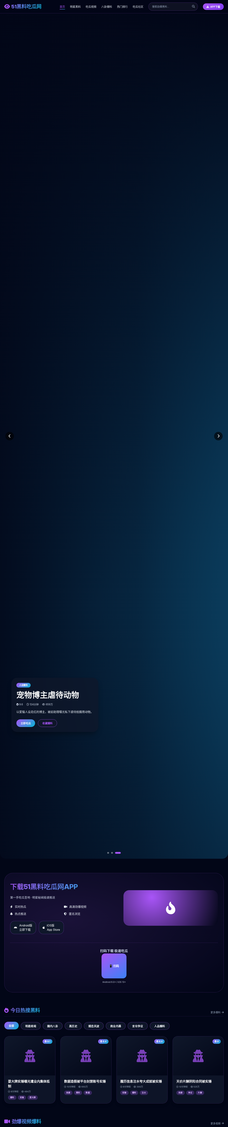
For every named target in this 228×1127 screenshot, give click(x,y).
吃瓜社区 (138, 6)
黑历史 (73, 1026)
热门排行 (122, 6)
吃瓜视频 (91, 6)
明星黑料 (75, 6)
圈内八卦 (52, 1026)
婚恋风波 (93, 1026)
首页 (62, 6)
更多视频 (216, 1123)
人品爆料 (159, 1026)
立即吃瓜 (26, 723)
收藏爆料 (47, 723)
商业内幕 (115, 1026)
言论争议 (137, 1026)
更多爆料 (216, 1012)
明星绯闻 (30, 1026)
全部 (11, 1025)
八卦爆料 (106, 6)
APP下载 (215, 6)
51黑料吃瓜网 (26, 7)
